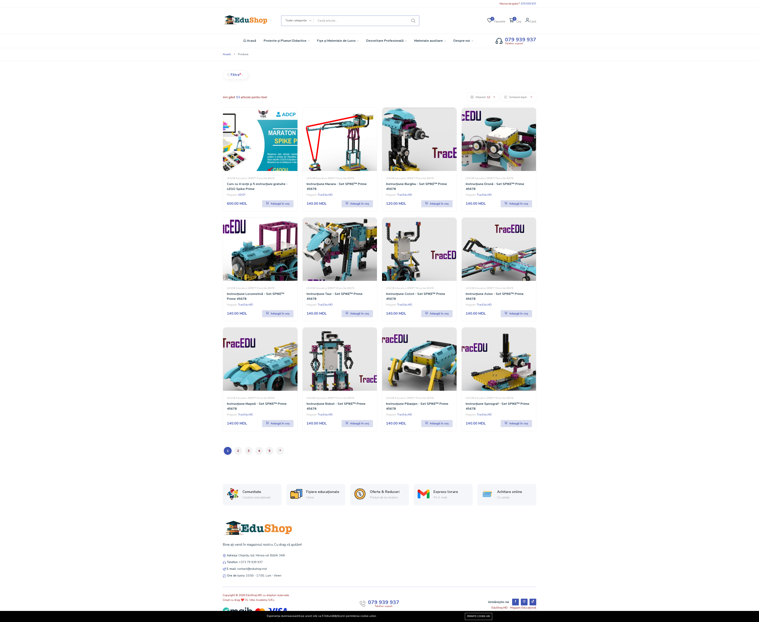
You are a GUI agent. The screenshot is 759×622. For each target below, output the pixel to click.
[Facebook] (515, 602)
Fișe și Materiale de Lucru (336, 41)
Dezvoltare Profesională (385, 41)
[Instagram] (524, 602)
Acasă (251, 41)
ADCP (241, 195)
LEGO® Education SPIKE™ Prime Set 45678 (250, 178)
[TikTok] (533, 602)
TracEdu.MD (325, 195)
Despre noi (462, 41)
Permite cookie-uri (478, 616)
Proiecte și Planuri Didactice (285, 41)
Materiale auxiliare (429, 41)
